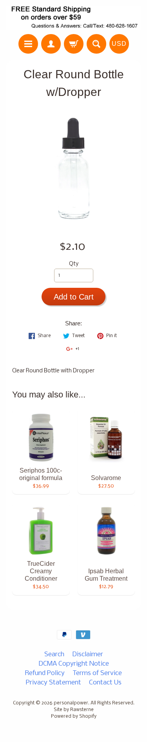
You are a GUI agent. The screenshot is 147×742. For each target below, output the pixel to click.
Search (54, 654)
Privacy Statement (53, 682)
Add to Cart (74, 296)
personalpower (71, 703)
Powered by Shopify (73, 716)
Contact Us (105, 682)
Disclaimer (87, 654)
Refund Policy (45, 673)
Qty (73, 264)
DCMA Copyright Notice (73, 664)
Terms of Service (97, 673)
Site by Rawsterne (74, 710)
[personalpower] (73, 18)
